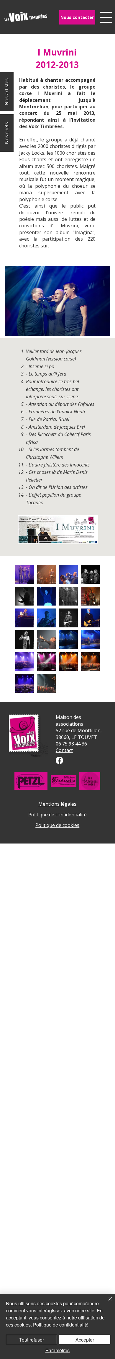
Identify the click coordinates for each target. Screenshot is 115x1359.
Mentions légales (57, 804)
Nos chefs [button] (6, 133)
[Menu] (106, 17)
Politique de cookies (57, 825)
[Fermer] (107, 1302)
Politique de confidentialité (57, 814)
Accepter (84, 1339)
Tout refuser (31, 1339)
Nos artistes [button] (6, 91)
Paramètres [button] (57, 1350)
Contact (64, 750)
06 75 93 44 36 (71, 743)
